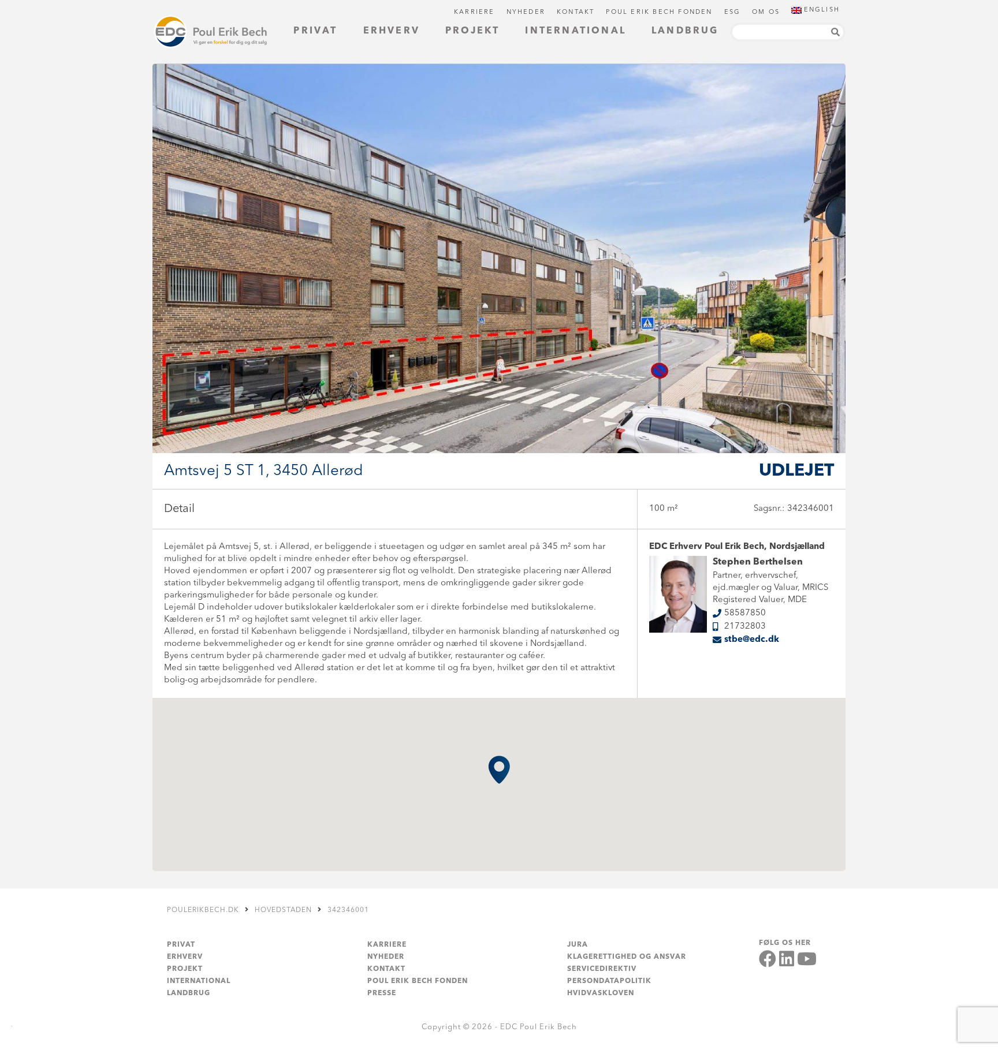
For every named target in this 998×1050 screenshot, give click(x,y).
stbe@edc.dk (751, 640)
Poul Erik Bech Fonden (659, 12)
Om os (766, 12)
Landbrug (685, 31)
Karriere (474, 12)
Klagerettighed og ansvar (626, 957)
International (575, 31)
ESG (732, 12)
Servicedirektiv (601, 969)
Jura (577, 944)
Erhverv (391, 31)
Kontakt (575, 12)
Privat (315, 31)
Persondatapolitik (609, 981)
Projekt (472, 31)
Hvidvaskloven (600, 993)
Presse (381, 993)
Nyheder (526, 12)
